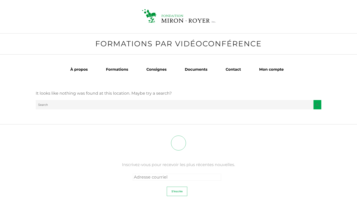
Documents (196, 69)
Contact (233, 69)
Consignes (156, 69)
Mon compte (271, 69)
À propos (79, 69)
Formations (117, 69)
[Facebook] (178, 143)
